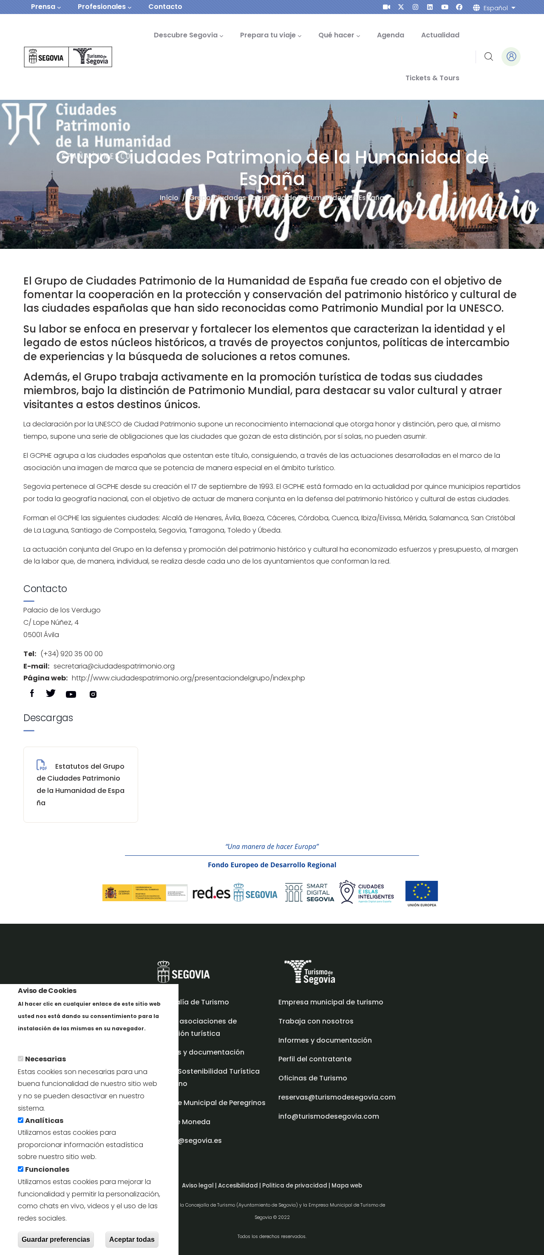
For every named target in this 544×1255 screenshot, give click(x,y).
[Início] (56, 57)
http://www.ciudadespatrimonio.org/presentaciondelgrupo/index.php (188, 678)
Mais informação (47, 1040)
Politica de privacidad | (297, 1186)
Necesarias (45, 1059)
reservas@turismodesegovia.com (337, 1097)
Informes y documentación (325, 1040)
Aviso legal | (200, 1186)
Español (496, 7)
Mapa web (347, 1186)
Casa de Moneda (180, 1122)
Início (169, 198)
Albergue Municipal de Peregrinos (208, 1103)
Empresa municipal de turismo (330, 1002)
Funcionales (47, 1169)
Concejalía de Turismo (190, 1002)
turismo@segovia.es (186, 1140)
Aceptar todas (132, 1239)
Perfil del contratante (314, 1059)
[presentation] (386, 7)
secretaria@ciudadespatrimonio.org (114, 666)
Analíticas (44, 1120)
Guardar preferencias (56, 1239)
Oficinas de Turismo (312, 1078)
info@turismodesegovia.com (328, 1116)
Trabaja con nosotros (316, 1021)
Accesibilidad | (240, 1186)
